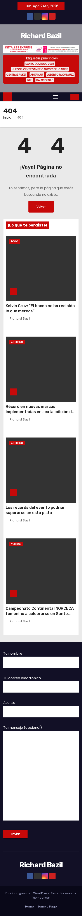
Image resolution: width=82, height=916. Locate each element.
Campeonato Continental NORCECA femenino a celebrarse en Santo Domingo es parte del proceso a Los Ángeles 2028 (40, 616)
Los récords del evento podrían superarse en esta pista (36, 510)
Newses (66, 893)
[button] (64, 96)
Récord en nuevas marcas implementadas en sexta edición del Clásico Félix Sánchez (40, 411)
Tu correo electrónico (22, 678)
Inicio (7, 117)
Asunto (9, 702)
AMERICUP (36, 75)
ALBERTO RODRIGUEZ (60, 75)
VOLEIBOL (16, 544)
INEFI (29, 80)
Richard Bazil (41, 36)
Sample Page (47, 906)
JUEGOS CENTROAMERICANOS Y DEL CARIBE (40, 69)
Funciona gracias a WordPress (27, 893)
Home (29, 906)
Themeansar (40, 898)
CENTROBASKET (16, 75)
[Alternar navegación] (55, 97)
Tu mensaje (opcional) (22, 727)
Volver (41, 206)
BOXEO (14, 241)
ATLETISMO (17, 342)
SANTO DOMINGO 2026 (39, 64)
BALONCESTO (44, 80)
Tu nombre (12, 653)
